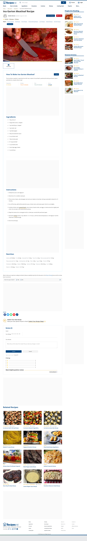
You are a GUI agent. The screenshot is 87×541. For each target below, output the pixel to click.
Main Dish (10, 8)
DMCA (62, 528)
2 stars (14, 334)
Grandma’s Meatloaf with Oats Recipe (79, 39)
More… (78, 6)
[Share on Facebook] (5, 314)
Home (4, 8)
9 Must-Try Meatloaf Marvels (78, 76)
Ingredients (24, 6)
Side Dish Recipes (57, 21)
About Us (62, 521)
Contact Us (73, 521)
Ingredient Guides (47, 530)
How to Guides (14, 6)
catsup (15, 215)
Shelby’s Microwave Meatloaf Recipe (78, 47)
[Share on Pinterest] (59, 16)
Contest (73, 524)
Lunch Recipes (42, 21)
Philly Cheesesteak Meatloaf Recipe (78, 24)
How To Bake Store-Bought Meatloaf (78, 83)
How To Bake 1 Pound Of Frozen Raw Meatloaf (79, 61)
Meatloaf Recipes (49, 21)
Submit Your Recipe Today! (36, 321)
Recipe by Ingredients (48, 526)
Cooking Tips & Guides (48, 528)
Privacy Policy (63, 530)
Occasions (34, 6)
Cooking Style (31, 530)
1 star (12, 334)
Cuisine (30, 528)
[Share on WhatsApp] (11, 314)
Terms (73, 528)
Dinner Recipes (24, 21)
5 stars (20, 334)
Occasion (30, 526)
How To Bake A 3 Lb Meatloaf (78, 91)
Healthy (45, 521)
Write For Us (63, 524)
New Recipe (46, 524)
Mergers (62, 526)
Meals (30, 521)
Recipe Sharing (49, 275)
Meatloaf (16, 8)
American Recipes (10, 21)
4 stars (18, 334)
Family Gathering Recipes (33, 21)
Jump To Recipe (50, 15)
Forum (73, 2)
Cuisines (43, 6)
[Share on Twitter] (8, 314)
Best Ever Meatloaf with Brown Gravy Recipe (78, 32)
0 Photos (17, 19)
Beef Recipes (17, 21)
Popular (70, 6)
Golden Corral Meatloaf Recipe (78, 17)
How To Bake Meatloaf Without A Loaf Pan (78, 69)
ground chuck (22, 207)
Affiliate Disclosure (75, 526)
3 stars (16, 334)
